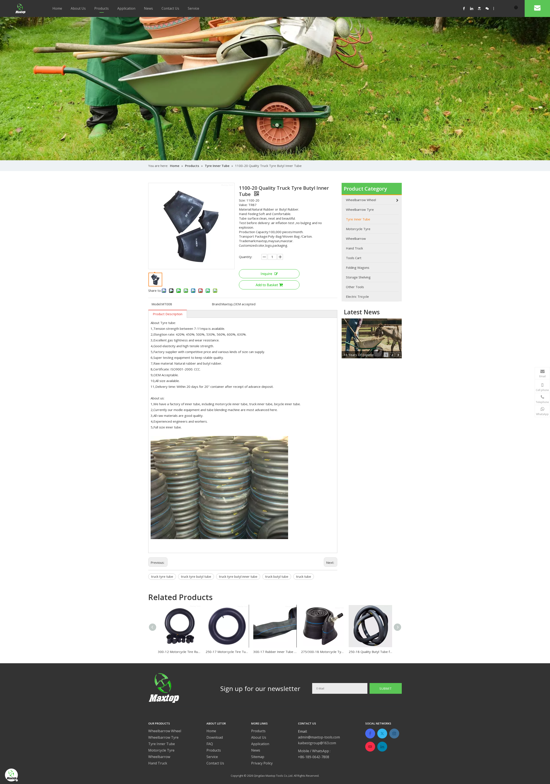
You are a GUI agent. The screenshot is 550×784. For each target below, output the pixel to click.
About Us (78, 8)
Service (193, 8)
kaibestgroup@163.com (317, 743)
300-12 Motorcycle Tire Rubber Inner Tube (179, 652)
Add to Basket (267, 285)
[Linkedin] (474, 8)
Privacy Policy (262, 763)
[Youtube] (482, 8)
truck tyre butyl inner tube (238, 576)
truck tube (303, 576)
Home (57, 8)
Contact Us (170, 8)
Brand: (216, 304)
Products (101, 8)
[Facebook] (466, 8)
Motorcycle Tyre (161, 750)
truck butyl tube (276, 576)
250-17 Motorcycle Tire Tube (227, 652)
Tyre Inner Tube (161, 743)
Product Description (167, 314)
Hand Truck (157, 763)
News (148, 8)
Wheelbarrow (159, 756)
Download (214, 737)
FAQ (209, 743)
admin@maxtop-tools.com (319, 737)
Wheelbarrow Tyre (163, 737)
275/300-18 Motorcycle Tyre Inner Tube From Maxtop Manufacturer (322, 652)
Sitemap (257, 756)
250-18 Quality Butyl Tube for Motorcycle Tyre (370, 652)
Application (126, 8)
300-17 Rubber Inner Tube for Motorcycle (275, 652)
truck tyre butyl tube (196, 576)
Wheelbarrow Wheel (164, 731)
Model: (156, 304)
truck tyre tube (162, 576)
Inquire (266, 273)
